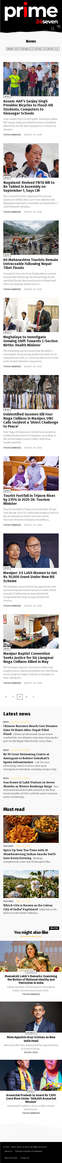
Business (26, 49)
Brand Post (13, 49)
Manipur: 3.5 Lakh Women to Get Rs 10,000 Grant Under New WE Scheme (30, 577)
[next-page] (33, 697)
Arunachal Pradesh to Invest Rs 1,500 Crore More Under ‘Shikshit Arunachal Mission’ (31, 1098)
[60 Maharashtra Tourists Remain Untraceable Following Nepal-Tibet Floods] (31, 237)
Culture (38, 49)
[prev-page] (6, 697)
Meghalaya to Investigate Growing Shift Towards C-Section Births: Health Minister (30, 341)
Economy (49, 49)
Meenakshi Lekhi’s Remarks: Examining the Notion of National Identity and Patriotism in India (31, 979)
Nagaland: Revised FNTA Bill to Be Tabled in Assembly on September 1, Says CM (29, 186)
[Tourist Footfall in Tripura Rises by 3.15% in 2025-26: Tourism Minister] (31, 473)
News (7, 96)
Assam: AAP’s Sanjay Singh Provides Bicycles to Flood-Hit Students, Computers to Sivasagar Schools (28, 107)
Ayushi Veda (31, 1052)
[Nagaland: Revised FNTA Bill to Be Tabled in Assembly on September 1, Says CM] (31, 160)
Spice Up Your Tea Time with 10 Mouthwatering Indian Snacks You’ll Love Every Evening (29, 854)
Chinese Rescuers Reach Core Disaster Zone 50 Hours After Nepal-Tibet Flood (30, 730)
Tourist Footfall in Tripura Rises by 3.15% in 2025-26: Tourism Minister (29, 499)
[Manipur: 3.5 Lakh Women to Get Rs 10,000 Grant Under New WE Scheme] (31, 550)
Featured (8, 846)
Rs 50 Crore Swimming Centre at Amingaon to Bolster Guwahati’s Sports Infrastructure (26, 758)
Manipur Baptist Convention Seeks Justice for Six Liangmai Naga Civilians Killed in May (28, 657)
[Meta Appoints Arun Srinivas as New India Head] (31, 1017)
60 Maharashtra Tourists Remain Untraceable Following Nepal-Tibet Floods (30, 264)
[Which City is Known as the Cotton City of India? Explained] (31, 884)
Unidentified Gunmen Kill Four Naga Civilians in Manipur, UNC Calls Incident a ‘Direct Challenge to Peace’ (30, 420)
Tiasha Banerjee (12, 135)
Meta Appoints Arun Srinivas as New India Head (31, 1039)
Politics (31, 972)
